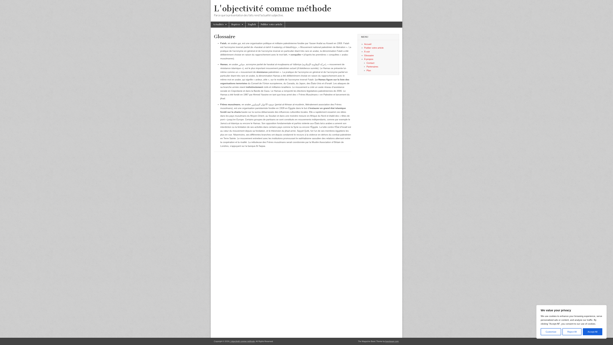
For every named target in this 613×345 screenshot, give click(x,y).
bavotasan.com (392, 341)
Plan (369, 70)
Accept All (592, 331)
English (252, 24)
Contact (370, 63)
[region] (571, 322)
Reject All (572, 331)
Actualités (218, 24)
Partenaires (372, 66)
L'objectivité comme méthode (272, 8)
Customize (551, 331)
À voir (367, 51)
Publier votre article (271, 24)
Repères (235, 24)
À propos (368, 59)
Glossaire (369, 55)
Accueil (367, 44)
